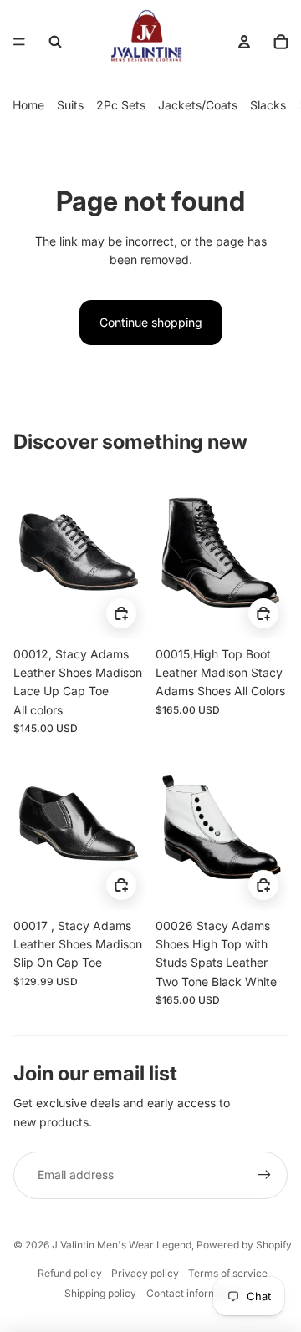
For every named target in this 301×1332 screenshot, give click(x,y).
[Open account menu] (244, 41)
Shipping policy (100, 1293)
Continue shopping (150, 322)
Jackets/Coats (197, 105)
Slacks (268, 105)
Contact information (193, 1293)
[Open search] (55, 41)
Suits (70, 105)
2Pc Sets (120, 105)
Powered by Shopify (244, 1244)
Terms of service (228, 1273)
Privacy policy (145, 1273)
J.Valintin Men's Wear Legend (121, 1244)
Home (28, 105)
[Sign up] (264, 1175)
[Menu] (19, 42)
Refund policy (70, 1273)
